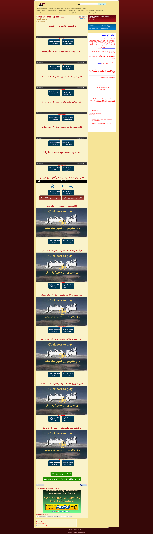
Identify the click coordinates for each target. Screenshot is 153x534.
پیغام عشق (100, 13)
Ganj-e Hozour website (42, 8)
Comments (81, 18)
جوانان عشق (85, 13)
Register (84, 8)
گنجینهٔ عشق (73, 13)
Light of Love (81, 10)
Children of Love (62, 10)
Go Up (83, 529)
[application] (61, 181)
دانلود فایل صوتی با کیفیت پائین (73, 198)
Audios (43, 10)
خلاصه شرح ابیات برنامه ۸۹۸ (60, 474)
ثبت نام (60, 12)
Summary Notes (100, 10)
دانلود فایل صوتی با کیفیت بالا (50, 198)
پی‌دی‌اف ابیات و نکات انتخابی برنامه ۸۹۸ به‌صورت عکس (61, 479)
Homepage (50, 8)
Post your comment (92, 26)
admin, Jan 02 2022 (99, 21)
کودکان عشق (92, 13)
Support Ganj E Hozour (76, 8)
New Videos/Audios (59, 8)
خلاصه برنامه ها (67, 13)
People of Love (72, 10)
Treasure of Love (90, 10)
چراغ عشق (80, 13)
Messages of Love (52, 10)
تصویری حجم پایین (54, 12)
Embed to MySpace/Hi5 (105, 26)
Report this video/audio (93, 28)
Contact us (67, 8)
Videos (38, 10)
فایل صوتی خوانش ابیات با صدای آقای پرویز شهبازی (99, 16)
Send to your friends (105, 28)
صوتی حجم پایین (45, 12)
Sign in (37, 525)
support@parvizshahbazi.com (108, 48)
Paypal (99, 63)
